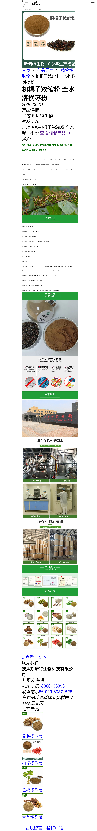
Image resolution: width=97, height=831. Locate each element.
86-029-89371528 (55, 691)
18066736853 (52, 686)
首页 (26, 70)
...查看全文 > (34, 657)
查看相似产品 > (55, 133)
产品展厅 (45, 70)
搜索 (40, 9)
